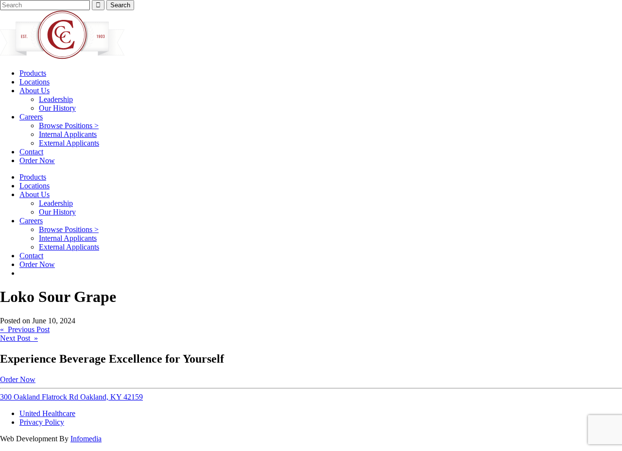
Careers (31, 117)
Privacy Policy (41, 422)
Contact (31, 152)
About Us (34, 90)
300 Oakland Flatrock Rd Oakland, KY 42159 (71, 397)
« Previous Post (25, 329)
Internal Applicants (68, 134)
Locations (34, 82)
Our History (57, 108)
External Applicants (69, 143)
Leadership (56, 99)
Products (32, 73)
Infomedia (86, 438)
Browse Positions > (69, 125)
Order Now (37, 160)
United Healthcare (47, 413)
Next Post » (19, 338)
